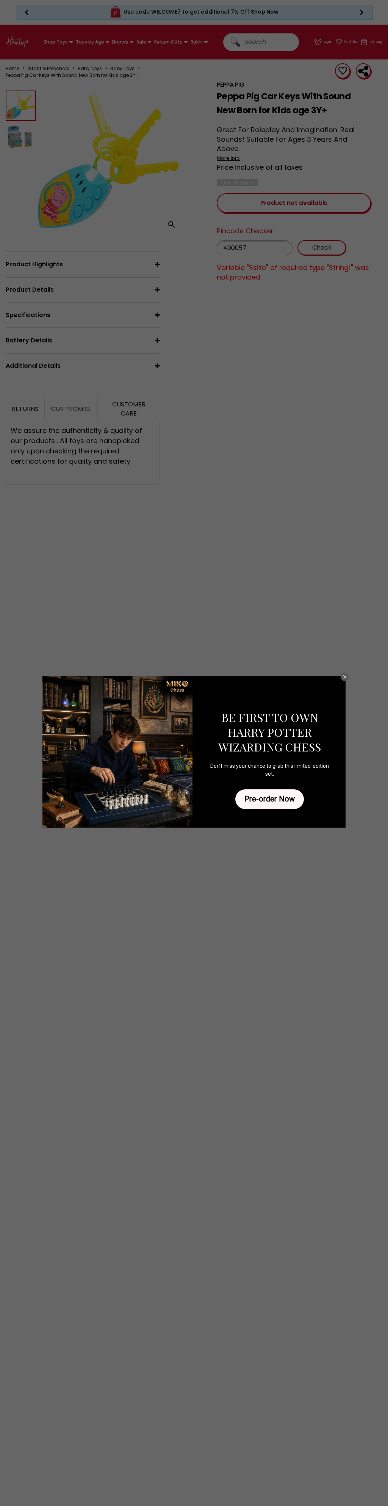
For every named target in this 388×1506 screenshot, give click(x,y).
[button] (345, 677)
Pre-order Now (269, 798)
